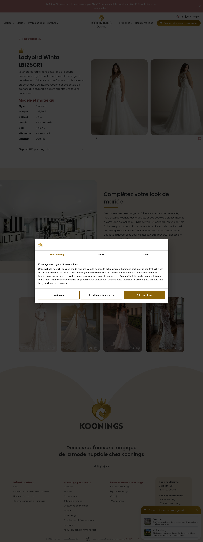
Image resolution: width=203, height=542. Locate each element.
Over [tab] (146, 254)
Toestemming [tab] (57, 254)
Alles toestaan (144, 295)
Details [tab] (101, 254)
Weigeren (59, 295)
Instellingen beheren (99, 295)
